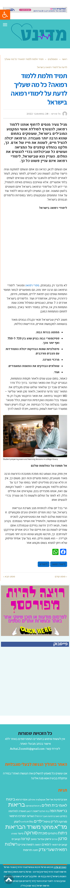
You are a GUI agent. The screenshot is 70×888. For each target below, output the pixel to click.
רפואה (38, 844)
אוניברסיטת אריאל (56, 799)
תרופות (27, 850)
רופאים (46, 844)
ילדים (38, 821)
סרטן (62, 838)
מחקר (47, 827)
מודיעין (43, 871)
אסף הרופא (21, 799)
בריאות (16, 804)
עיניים (55, 839)
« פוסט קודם (61, 576)
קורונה (25, 839)
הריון (54, 821)
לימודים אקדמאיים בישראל (18, 881)
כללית (29, 821)
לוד (33, 881)
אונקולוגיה (41, 799)
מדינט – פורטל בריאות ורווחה (26, 871)
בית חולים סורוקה (33, 806)
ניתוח (62, 833)
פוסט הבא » (9, 576)
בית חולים (50, 805)
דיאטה (36, 811)
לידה (23, 822)
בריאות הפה (58, 811)
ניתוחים (52, 833)
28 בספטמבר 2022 (37, 113)
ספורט (14, 833)
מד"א (60, 826)
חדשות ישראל (43, 885)
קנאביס (16, 839)
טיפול (46, 821)
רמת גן (48, 876)
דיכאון (29, 811)
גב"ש (28, 876)
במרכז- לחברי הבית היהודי (48, 881)
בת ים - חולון (37, 876)
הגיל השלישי (33, 816)
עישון (48, 839)
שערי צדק (47, 849)
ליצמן (17, 821)
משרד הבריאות (23, 826)
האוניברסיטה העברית (50, 816)
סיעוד (21, 833)
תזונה (35, 850)
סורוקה (31, 832)
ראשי (64, 59)
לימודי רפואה (58, 564)
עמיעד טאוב (38, 839)
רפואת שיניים (26, 844)
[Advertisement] (35, 248)
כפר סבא (31, 885)
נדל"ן (23, 885)
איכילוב (31, 799)
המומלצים (53, 59)
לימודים (43, 564)
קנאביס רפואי (59, 844)
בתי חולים (44, 811)
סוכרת (42, 833)
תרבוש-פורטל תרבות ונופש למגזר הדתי (35, 867)
